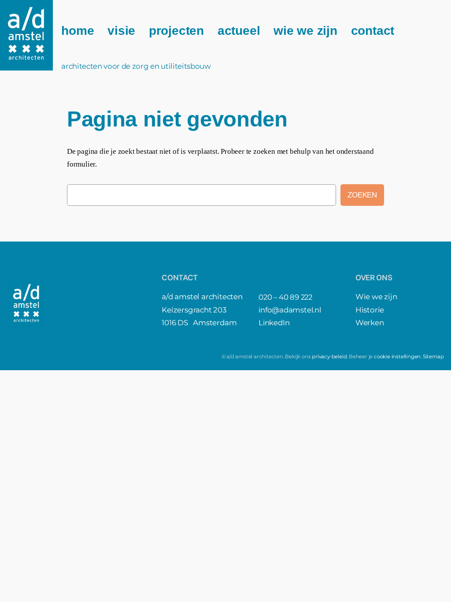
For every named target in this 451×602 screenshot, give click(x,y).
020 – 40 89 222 (285, 297)
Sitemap (433, 356)
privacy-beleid (329, 356)
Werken (369, 322)
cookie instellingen (397, 356)
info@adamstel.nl (290, 309)
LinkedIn (274, 322)
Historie (369, 309)
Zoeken (362, 195)
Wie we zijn (376, 296)
